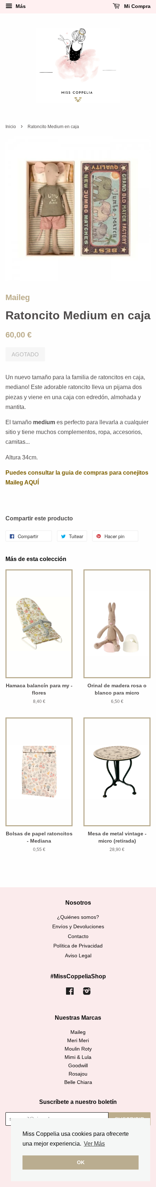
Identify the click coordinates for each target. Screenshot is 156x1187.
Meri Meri (78, 1040)
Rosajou (78, 1074)
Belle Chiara (78, 1082)
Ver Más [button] (94, 1144)
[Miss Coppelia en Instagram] (87, 992)
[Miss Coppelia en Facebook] (70, 992)
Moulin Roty (78, 1049)
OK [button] (81, 1162)
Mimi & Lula (78, 1057)
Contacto (78, 936)
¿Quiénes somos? (78, 917)
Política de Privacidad (78, 946)
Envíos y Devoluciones (78, 926)
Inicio (10, 126)
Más (20, 6)
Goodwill (78, 1065)
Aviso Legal (78, 955)
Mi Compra (137, 6)
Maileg (17, 297)
